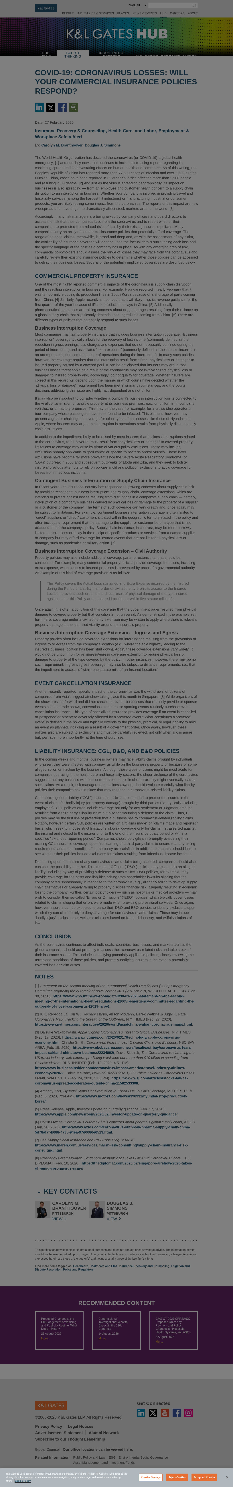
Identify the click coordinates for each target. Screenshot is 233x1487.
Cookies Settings (151, 1477)
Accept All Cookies (204, 1477)
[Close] (227, 1477)
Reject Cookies (177, 1477)
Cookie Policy (23, 1481)
